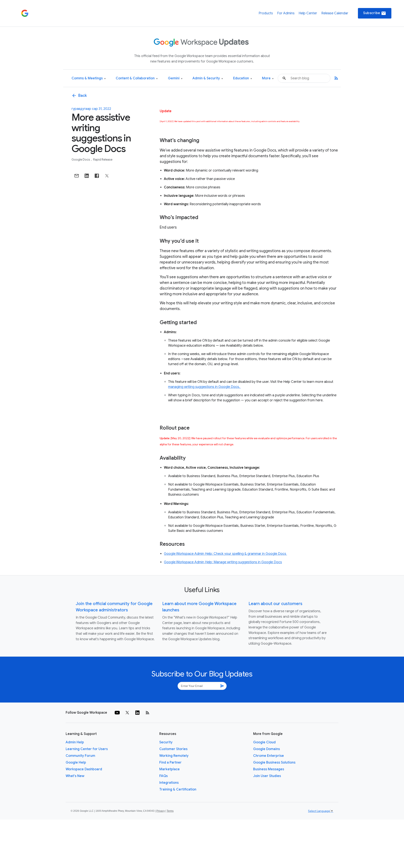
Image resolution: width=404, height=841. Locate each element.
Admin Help (75, 742)
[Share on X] (107, 176)
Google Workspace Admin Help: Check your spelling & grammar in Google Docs (225, 554)
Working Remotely (174, 756)
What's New (75, 776)
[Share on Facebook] (97, 176)
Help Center (308, 13)
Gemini (175, 78)
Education (242, 78)
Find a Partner (170, 762)
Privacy (160, 810)
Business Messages (268, 769)
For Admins (286, 13)
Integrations (169, 783)
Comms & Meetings (89, 78)
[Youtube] (117, 713)
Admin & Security (208, 78)
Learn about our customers (275, 603)
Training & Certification (177, 789)
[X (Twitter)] (127, 713)
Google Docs (81, 159)
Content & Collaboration (137, 78)
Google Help (76, 762)
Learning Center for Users (87, 749)
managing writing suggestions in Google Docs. (204, 387)
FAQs (163, 776)
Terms (170, 810)
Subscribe (374, 13)
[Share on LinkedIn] (87, 176)
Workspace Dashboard (84, 769)
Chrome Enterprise (268, 756)
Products (266, 13)
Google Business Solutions (274, 762)
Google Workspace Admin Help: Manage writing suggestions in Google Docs (223, 562)
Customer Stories (173, 749)
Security (166, 742)
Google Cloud (264, 742)
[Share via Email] (77, 176)
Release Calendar (334, 13)
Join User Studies (267, 776)
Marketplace (169, 769)
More (268, 78)
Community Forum (80, 756)
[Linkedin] (137, 713)
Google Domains (266, 749)
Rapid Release (102, 159)
